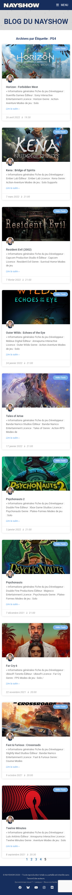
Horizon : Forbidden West (22, 87)
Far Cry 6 (11, 665)
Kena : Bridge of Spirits (20, 170)
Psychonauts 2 (15, 499)
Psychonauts (14, 582)
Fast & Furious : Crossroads (23, 745)
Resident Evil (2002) (19, 249)
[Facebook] (20, 887)
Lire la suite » (13, 108)
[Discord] (52, 887)
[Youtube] (36, 887)
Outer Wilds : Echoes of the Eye (25, 332)
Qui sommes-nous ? (24, 882)
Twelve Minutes (16, 828)
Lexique (38, 882)
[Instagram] (44, 887)
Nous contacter (50, 882)
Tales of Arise (14, 416)
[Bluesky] (28, 887)
